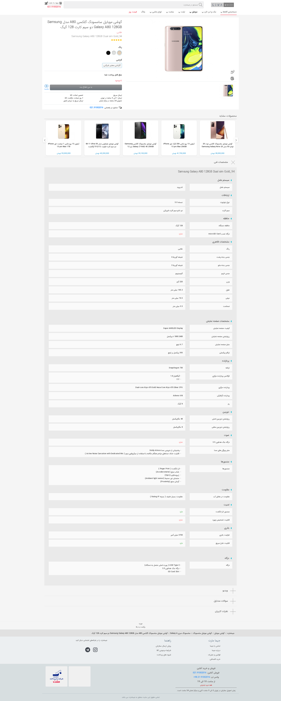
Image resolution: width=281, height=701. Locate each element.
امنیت (226, 504)
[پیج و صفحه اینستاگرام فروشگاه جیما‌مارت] (95, 650)
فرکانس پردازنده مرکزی (221, 376)
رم (229, 403)
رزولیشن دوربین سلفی (221, 427)
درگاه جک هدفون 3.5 (221, 442)
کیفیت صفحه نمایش (221, 328)
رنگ (228, 249)
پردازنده (225, 361)
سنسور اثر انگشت (223, 511)
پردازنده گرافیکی (223, 395)
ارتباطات (225, 195)
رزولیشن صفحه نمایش (220, 336)
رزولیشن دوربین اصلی (221, 418)
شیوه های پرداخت (164, 654)
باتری (226, 528)
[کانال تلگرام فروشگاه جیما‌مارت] (87, 650)
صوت (226, 435)
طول (228, 289)
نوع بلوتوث (225, 202)
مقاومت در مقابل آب (221, 496)
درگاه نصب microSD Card (219, 233)
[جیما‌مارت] (222, 5)
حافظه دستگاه (224, 225)
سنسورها (225, 461)
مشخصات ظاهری (220, 241)
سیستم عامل (223, 180)
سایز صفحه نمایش (222, 344)
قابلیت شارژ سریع (223, 543)
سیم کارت (226, 210)
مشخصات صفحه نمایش (217, 321)
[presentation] (45, 139)
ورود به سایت (53, 2)
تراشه (228, 367)
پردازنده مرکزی (224, 387)
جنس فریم (225, 273)
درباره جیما (216, 650)
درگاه (227, 558)
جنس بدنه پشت (223, 257)
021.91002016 (54, 6)
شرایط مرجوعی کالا (163, 650)
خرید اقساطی (215, 659)
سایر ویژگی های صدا (222, 450)
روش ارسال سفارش (163, 646)
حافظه (226, 218)
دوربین (226, 412)
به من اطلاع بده (86, 87)
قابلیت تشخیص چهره (221, 520)
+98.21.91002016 (201, 677)
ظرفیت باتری (224, 535)
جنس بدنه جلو (224, 265)
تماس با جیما (215, 646)
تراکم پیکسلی (224, 352)
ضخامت (226, 306)
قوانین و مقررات (214, 654)
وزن (228, 281)
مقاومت (225, 489)
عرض (228, 298)
